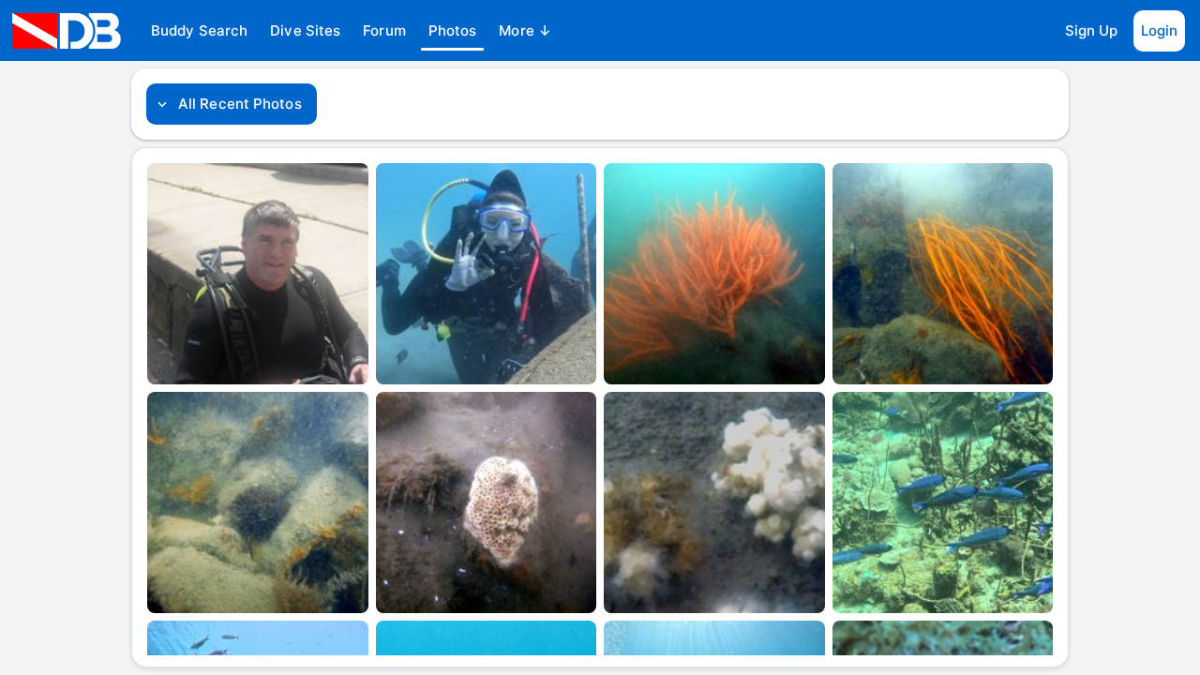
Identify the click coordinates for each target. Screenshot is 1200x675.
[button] (199, 31)
